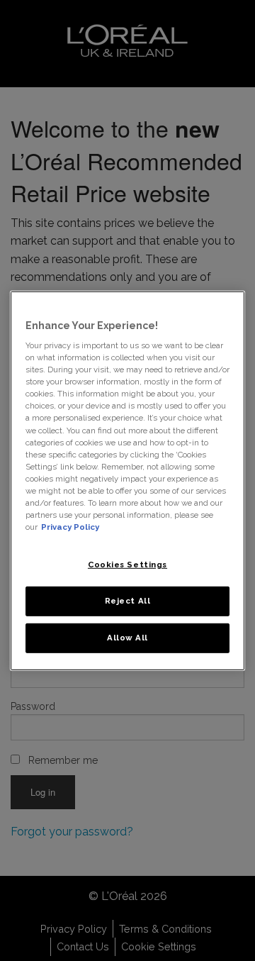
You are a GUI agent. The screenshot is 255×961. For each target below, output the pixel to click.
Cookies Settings (127, 565)
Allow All (127, 638)
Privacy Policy (70, 527)
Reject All (128, 601)
